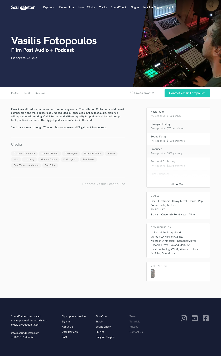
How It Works (86, 7)
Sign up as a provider (74, 316)
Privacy (133, 327)
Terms (133, 316)
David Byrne (71, 153)
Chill (153, 201)
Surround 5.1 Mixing (163, 161)
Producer (156, 149)
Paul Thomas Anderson (26, 165)
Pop (200, 201)
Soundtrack (158, 205)
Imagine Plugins (152, 7)
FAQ (64, 337)
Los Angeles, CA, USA (24, 58)
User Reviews (70, 332)
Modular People (49, 153)
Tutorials (134, 321)
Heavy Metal (179, 201)
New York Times (92, 153)
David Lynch (69, 159)
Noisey (111, 153)
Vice (16, 159)
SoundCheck (118, 7)
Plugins (135, 7)
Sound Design (159, 136)
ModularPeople (49, 159)
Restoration (158, 111)
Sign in (170, 7)
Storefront (102, 316)
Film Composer (160, 174)
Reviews (40, 93)
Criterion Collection (24, 153)
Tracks (103, 7)
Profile (14, 93)
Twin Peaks (88, 159)
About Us (67, 327)
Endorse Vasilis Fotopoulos (103, 184)
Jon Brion (50, 165)
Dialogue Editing (160, 124)
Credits (27, 93)
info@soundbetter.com (25, 333)
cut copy (29, 159)
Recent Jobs (66, 7)
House (192, 201)
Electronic (164, 201)
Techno (171, 205)
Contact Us (136, 332)
